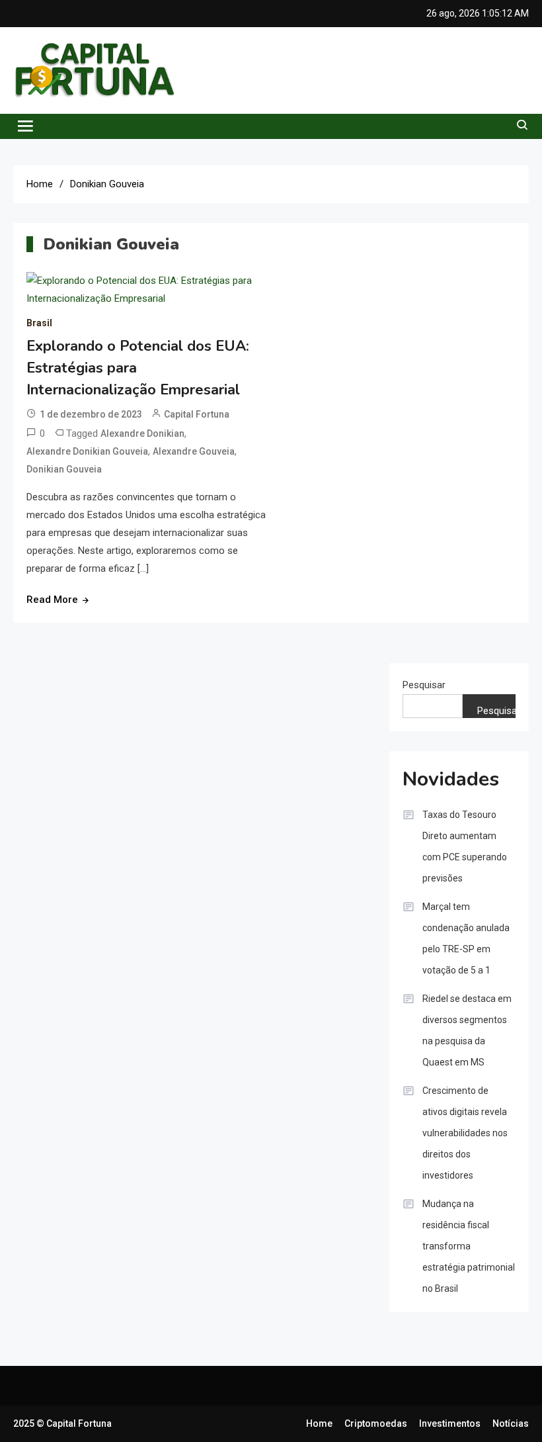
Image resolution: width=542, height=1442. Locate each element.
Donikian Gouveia (64, 469)
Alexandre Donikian (142, 433)
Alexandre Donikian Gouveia (87, 451)
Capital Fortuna (196, 414)
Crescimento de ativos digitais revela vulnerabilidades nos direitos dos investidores (465, 1133)
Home (319, 1423)
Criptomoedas (375, 1423)
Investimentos (450, 1423)
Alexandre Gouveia (194, 451)
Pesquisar (424, 685)
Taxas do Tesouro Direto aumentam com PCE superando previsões (464, 846)
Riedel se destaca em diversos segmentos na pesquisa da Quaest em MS (467, 1030)
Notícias (510, 1423)
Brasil (39, 323)
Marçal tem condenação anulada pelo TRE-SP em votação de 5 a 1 (466, 938)
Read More (52, 600)
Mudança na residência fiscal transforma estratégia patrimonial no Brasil (468, 1246)
